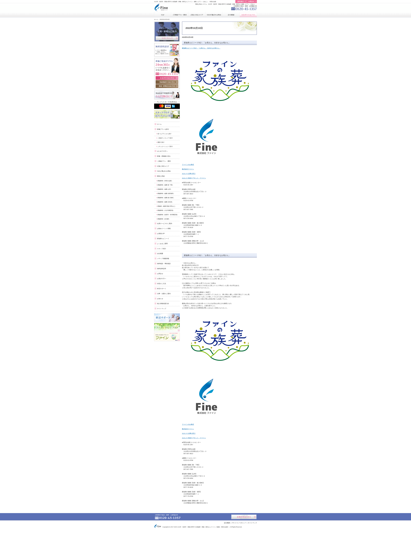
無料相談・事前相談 (164, 263)
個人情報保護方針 (163, 303)
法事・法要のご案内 (164, 293)
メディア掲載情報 (163, 258)
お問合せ (160, 273)
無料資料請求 (161, 268)
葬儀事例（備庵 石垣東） (165, 202)
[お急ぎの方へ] (248, 14)
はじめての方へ (162, 151)
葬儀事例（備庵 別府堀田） (166, 193)
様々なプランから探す (164, 134)
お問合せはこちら (244, 516)
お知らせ (160, 298)
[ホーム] (162, 14)
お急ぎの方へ (161, 278)
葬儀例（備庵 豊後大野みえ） (167, 206)
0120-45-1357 (244, 7)
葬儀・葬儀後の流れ (164, 156)
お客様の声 (161, 233)
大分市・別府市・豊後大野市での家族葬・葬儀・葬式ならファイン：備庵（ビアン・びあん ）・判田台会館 (185, 1)
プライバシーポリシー (238, 523)
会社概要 (160, 253)
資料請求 (240, 1)
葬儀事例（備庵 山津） (165, 189)
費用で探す (161, 142)
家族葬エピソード (163, 238)
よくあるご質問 (162, 243)
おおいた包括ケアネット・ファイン (194, 178)
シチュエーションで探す (165, 146)
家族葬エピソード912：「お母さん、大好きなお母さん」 (207, 43)
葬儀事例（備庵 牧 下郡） (166, 185)
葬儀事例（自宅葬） (164, 219)
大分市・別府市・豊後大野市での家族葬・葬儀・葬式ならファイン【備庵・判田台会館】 (203, 527)
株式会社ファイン (188, 169)
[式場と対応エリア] (196, 14)
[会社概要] (231, 14)
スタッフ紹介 (161, 248)
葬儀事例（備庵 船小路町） (166, 197)
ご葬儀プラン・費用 (164, 161)
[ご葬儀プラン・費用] (179, 14)
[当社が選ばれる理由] (214, 14)
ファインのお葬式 (188, 164)
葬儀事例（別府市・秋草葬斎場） (168, 214)
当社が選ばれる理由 (164, 171)
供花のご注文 (161, 283)
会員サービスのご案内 (164, 223)
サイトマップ (161, 308)
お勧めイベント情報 (164, 228)
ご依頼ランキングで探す (165, 138)
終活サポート (161, 288)
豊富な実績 (161, 176)
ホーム (159, 124)
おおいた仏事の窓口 (188, 173)
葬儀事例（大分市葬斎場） (166, 210)
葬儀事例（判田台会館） (165, 181)
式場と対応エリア (163, 166)
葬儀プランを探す (163, 129)
